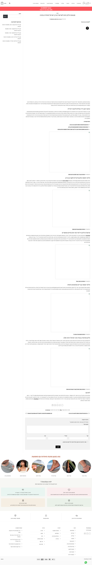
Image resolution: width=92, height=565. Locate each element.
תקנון (42, 533)
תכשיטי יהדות (65, 180)
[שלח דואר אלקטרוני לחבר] (57, 405)
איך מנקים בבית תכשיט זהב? (14, 544)
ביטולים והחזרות (55, 536)
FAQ (82, 562)
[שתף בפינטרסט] (55, 405)
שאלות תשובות (56, 530)
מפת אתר (41, 544)
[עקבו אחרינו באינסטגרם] (87, 533)
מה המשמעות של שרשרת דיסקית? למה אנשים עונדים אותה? (39, 413)
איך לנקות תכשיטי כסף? (15, 546)
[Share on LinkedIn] (52, 405)
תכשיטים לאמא (50, 3)
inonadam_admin (53, 19)
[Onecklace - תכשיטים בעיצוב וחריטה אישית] (87, 3)
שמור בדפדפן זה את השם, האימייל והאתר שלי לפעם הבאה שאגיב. (74, 442)
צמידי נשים (69, 475)
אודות (42, 530)
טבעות (68, 3)
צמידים (73, 3)
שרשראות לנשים (23, 475)
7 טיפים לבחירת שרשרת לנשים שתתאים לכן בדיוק (78, 127)
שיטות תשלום (40, 538)
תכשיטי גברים (36, 3)
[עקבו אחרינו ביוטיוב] (85, 533)
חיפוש (20, 13)
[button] (9, 3)
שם (87, 435)
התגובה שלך (85, 424)
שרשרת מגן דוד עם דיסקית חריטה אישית (76, 174)
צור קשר (41, 541)
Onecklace (36, 399)
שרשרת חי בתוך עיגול (80, 281)
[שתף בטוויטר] (60, 405)
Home (90, 562)
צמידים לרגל (53, 475)
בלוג (42, 536)
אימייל (65, 435)
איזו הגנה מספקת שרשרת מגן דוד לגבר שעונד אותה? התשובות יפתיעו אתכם (73, 129)
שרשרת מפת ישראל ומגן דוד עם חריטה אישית (75, 389)
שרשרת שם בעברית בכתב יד (79, 334)
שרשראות (79, 3)
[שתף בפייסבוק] (62, 405)
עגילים (63, 3)
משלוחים (57, 533)
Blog (57, 13)
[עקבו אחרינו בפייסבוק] (90, 533)
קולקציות (57, 3)
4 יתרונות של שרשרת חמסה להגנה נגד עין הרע (79, 124)
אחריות (57, 538)
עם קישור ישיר (47, 410)
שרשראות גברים (8, 475)
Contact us (79, 562)
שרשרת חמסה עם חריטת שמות (78, 229)
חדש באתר (42, 3)
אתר (45, 435)
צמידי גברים (84, 475)
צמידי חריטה (38, 475)
